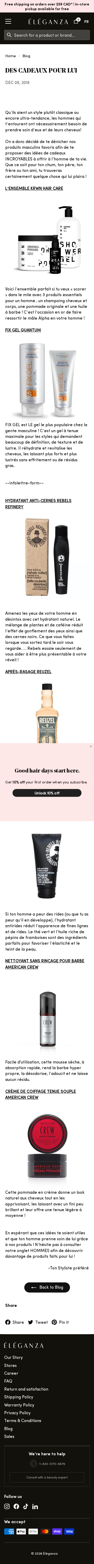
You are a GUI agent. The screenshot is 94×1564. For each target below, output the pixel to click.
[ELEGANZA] (48, 21)
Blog (26, 55)
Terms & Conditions (22, 1420)
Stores (10, 1365)
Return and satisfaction (26, 1389)
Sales (9, 1436)
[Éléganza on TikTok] (25, 1506)
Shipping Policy (18, 1396)
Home (10, 55)
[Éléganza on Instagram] (7, 1506)
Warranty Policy (19, 1404)
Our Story (13, 1357)
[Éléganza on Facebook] (16, 1506)
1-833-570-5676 (52, 1463)
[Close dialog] (91, 746)
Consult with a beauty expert (47, 1477)
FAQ (8, 1381)
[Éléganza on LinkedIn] (35, 1506)
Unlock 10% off (47, 792)
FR (86, 21)
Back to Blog (50, 1287)
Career (11, 1373)
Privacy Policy (17, 1412)
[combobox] (52, 35)
